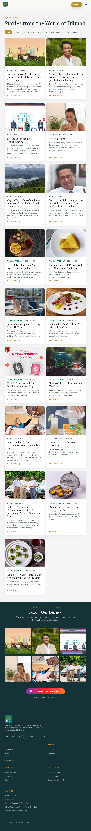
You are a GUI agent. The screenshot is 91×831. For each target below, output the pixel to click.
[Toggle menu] (85, 4)
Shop (7, 753)
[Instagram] (13, 736)
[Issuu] (44, 736)
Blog (6, 780)
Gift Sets (8, 757)
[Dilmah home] (45, 719)
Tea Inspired (10, 776)
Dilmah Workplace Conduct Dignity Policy (21, 807)
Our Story (51, 749)
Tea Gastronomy (53, 32)
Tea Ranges (9, 749)
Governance (9, 799)
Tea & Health (33, 32)
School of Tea (10, 772)
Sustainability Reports (56, 780)
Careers (51, 757)
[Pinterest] (38, 736)
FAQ (6, 784)
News (18, 32)
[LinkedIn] (25, 736)
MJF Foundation (54, 772)
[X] (19, 736)
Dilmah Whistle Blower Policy (16, 811)
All (8, 32)
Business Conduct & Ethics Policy (17, 803)
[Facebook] (7, 736)
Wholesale (9, 761)
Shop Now (76, 4)
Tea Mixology (73, 32)
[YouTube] (31, 736)
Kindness (51, 753)
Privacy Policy (10, 796)
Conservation (53, 776)
